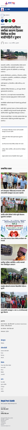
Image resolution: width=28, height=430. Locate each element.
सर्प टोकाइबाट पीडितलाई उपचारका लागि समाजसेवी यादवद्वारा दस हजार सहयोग (12, 131)
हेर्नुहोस (7, 331)
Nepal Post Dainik (8, 401)
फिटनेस (2, 355)
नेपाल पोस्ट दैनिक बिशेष (6, 365)
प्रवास (2, 389)
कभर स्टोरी (3, 368)
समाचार (2, 24)
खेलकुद (2, 343)
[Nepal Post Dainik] (2, 9)
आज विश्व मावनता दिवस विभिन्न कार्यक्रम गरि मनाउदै (12, 144)
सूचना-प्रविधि (3, 384)
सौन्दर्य (2, 358)
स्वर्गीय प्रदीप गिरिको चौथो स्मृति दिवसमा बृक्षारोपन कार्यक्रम (12, 138)
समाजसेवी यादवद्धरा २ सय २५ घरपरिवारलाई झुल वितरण (14, 311)
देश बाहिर (3, 382)
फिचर (2, 370)
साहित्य (2, 391)
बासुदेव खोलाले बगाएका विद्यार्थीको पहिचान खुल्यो (12, 156)
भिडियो (2, 372)
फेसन (2, 353)
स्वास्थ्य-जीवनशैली (5, 351)
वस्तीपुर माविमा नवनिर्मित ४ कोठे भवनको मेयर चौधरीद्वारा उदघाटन (13, 150)
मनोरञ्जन (2, 387)
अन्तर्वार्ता (3, 375)
